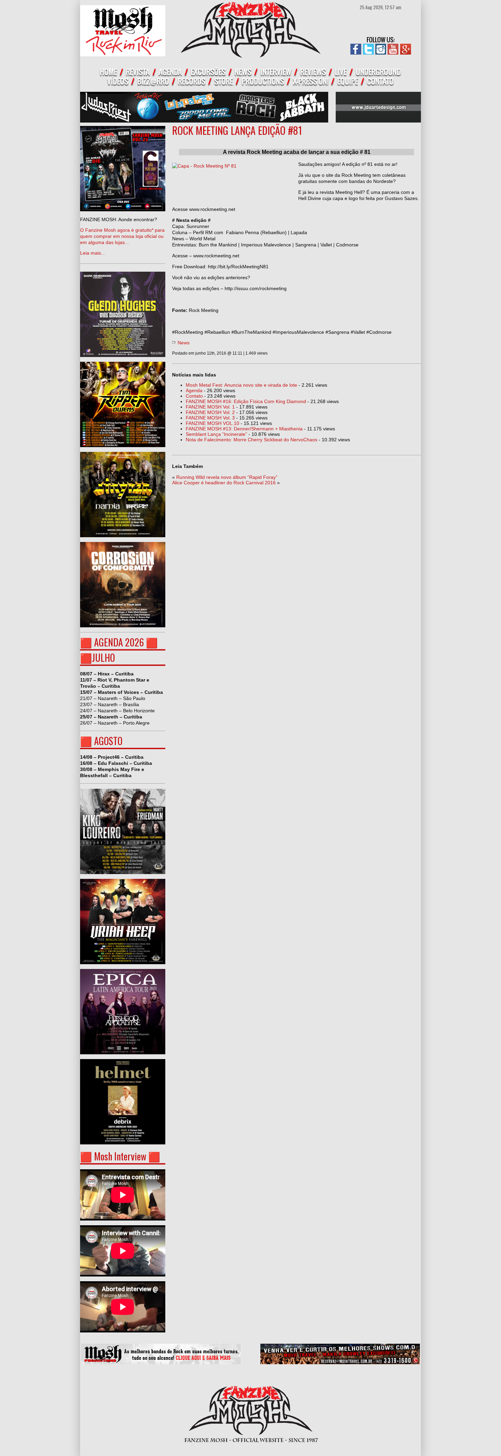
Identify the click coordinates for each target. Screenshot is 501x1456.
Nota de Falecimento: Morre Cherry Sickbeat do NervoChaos (251, 439)
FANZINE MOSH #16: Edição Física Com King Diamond (246, 401)
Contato (194, 396)
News (183, 342)
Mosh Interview (120, 1156)
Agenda (194, 390)
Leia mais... (122, 236)
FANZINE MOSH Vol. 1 (210, 407)
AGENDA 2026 (119, 642)
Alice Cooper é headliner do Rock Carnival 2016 (224, 482)
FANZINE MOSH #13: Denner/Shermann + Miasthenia (244, 428)
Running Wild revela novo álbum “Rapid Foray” (226, 477)
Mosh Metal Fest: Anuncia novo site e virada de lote (241, 385)
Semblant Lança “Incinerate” (216, 434)
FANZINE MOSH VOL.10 (212, 423)
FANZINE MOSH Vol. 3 (210, 417)
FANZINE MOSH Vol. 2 (210, 412)
